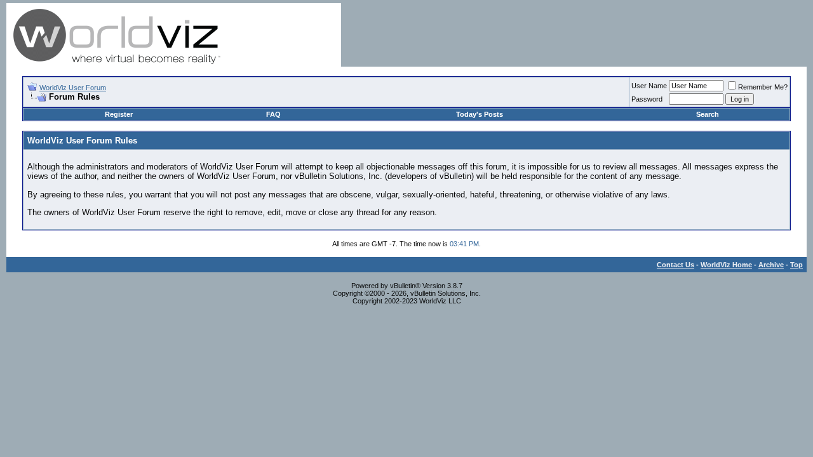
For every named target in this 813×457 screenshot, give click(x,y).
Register (119, 114)
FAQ (273, 114)
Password (646, 99)
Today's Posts (479, 114)
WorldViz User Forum (72, 87)
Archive (771, 264)
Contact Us (675, 264)
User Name (649, 85)
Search (707, 114)
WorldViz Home (726, 264)
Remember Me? (763, 87)
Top (796, 264)
